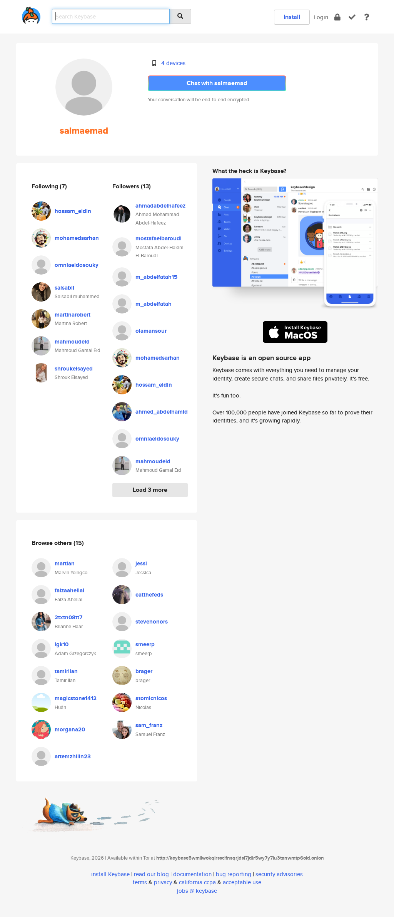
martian (65, 563)
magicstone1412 (76, 698)
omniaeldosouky (76, 265)
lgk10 (61, 644)
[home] (31, 13)
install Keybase (110, 874)
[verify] (352, 17)
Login (321, 17)
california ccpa (197, 882)
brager (143, 671)
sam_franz (148, 725)
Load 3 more (150, 489)
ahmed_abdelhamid (161, 411)
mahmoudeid (72, 341)
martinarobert (72, 314)
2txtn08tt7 (68, 617)
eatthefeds (149, 594)
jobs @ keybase (197, 891)
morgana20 (70, 729)
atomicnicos (151, 698)
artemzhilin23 (73, 756)
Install (292, 16)
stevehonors (151, 621)
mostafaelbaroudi (158, 238)
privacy (163, 882)
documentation (192, 874)
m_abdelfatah (153, 304)
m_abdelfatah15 (156, 277)
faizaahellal (69, 590)
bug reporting (233, 874)
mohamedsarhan (77, 238)
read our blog (151, 874)
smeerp (145, 644)
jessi (141, 563)
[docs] (366, 17)
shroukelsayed (74, 368)
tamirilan (66, 671)
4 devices (173, 63)
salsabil (64, 287)
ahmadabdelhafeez (160, 205)
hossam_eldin (73, 211)
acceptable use (242, 882)
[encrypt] (337, 17)
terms (140, 882)
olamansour (151, 331)
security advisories (279, 874)
